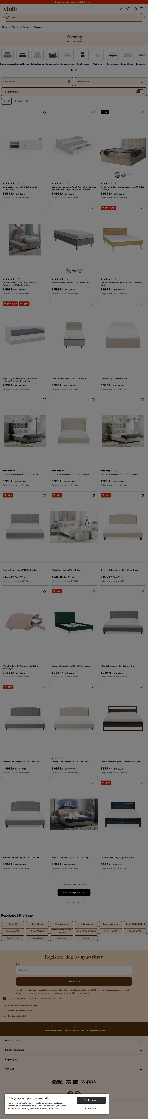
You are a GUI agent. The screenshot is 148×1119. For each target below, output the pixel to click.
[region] (57, 1104)
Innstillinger (91, 1108)
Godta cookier (91, 1100)
